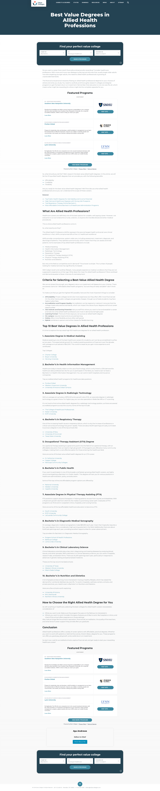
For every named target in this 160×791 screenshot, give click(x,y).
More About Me (80, 742)
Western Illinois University (54, 568)
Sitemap (121, 2)
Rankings (85, 2)
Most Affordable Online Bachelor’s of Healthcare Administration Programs (72, 205)
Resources (96, 2)
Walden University (51, 487)
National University (52, 484)
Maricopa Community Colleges (56, 462)
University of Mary (51, 432)
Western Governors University (56, 385)
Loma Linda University (53, 542)
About (112, 2)
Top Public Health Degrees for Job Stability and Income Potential (68, 199)
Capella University (51, 489)
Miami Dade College (52, 570)
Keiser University (51, 412)
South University (51, 511)
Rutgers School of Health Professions (58, 537)
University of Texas (51, 566)
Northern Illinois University (54, 596)
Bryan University (51, 357)
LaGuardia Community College (56, 515)
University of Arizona (52, 592)
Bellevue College (51, 539)
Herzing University (51, 359)
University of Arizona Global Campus (58, 387)
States (76, 2)
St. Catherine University (53, 458)
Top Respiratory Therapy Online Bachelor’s (60, 203)
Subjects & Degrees (63, 2)
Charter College (51, 355)
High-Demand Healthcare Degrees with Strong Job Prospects (67, 201)
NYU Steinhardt (50, 594)
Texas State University (53, 436)
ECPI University (50, 414)
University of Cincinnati (53, 434)
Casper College (50, 460)
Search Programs (80, 59)
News (105, 2)
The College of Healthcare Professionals (59, 409)
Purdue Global (50, 383)
